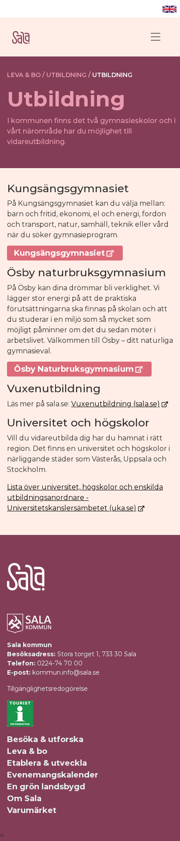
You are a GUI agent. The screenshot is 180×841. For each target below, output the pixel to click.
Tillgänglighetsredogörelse (47, 689)
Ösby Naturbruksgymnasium (74, 369)
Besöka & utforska (45, 739)
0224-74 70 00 (60, 663)
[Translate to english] (169, 9)
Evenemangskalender (52, 775)
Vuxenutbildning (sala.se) (115, 404)
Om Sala (24, 798)
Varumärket (31, 810)
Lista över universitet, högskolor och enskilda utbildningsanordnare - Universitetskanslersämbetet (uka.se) (85, 497)
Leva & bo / (26, 75)
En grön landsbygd (46, 787)
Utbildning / (68, 75)
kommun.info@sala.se (66, 672)
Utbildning (112, 75)
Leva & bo (27, 751)
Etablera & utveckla (47, 763)
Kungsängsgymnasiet (59, 253)
